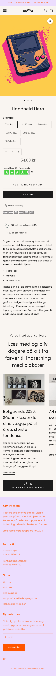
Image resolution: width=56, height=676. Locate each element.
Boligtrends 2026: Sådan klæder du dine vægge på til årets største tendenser (20, 423)
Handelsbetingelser (14, 603)
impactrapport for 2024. (29, 530)
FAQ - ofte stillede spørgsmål (20, 598)
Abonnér (14, 647)
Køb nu (28, 194)
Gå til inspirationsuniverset (28, 485)
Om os (7, 582)
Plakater (8, 587)
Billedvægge (10, 593)
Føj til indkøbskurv (28, 184)
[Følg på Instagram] (4, 659)
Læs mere (9, 472)
